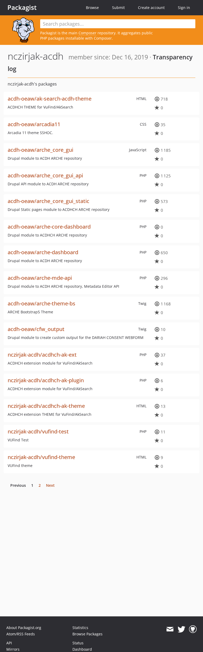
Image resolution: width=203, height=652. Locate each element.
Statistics (80, 627)
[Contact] (170, 629)
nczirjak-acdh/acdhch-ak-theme (46, 405)
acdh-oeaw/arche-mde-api (40, 277)
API (9, 642)
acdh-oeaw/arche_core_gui (40, 149)
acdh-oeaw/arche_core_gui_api (45, 175)
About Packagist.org (23, 627)
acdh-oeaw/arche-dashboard (43, 252)
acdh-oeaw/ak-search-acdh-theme (49, 98)
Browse (92, 7)
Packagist (22, 7)
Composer (87, 32)
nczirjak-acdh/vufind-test (38, 431)
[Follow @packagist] (181, 629)
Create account (151, 7)
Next (50, 485)
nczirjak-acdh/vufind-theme (41, 457)
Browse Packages (87, 633)
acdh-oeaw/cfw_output (36, 329)
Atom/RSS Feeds (20, 633)
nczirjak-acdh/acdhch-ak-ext (42, 354)
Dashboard (82, 649)
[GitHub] (193, 629)
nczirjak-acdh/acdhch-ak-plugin (46, 380)
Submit (118, 7)
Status (78, 642)
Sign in (184, 7)
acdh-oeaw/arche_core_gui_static (48, 201)
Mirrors (13, 649)
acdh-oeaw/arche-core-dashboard (49, 226)
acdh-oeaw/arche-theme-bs (41, 303)
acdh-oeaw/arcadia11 (34, 124)
